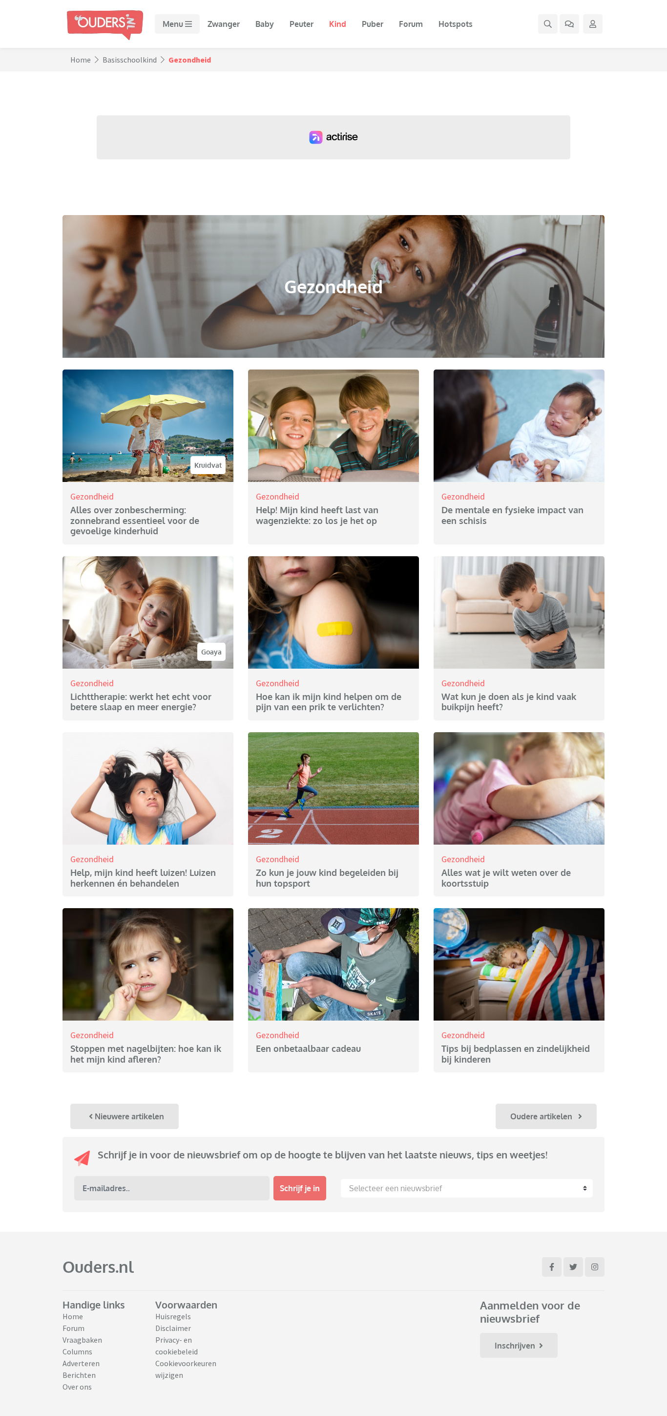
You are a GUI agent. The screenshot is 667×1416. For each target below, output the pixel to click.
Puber (372, 24)
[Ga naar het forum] (569, 24)
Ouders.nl (98, 1267)
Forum (411, 24)
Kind (337, 24)
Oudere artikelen (542, 1116)
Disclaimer (173, 1328)
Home (80, 60)
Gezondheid (92, 496)
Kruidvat (208, 465)
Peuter (301, 24)
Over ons (77, 1387)
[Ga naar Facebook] (552, 1267)
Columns (77, 1351)
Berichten (79, 1375)
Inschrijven (515, 1346)
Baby (264, 24)
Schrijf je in (300, 1188)
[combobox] (467, 1188)
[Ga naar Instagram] (594, 1267)
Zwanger (224, 24)
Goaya (211, 652)
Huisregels (173, 1316)
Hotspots (455, 24)
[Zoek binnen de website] (548, 24)
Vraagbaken (82, 1340)
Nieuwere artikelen (128, 1116)
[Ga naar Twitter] (573, 1267)
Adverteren (81, 1363)
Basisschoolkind (130, 60)
